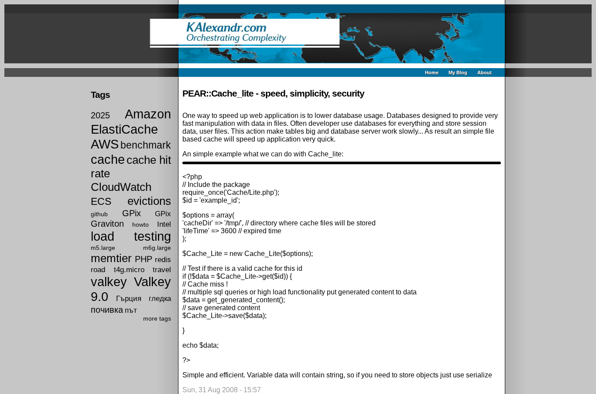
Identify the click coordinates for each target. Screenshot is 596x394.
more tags (157, 318)
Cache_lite (325, 154)
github (99, 214)
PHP (143, 259)
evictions (149, 201)
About (484, 72)
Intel (164, 224)
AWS (105, 144)
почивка (107, 310)
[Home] (298, 38)
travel (162, 269)
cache (108, 159)
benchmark (145, 145)
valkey (109, 282)
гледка (160, 298)
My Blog (458, 72)
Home (431, 72)
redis (163, 259)
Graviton (107, 223)
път (131, 310)
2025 (100, 115)
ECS (101, 201)
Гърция (128, 298)
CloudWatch (121, 187)
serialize (479, 375)
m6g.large (157, 247)
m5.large (103, 247)
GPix (131, 213)
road (98, 269)
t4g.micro (129, 269)
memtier (111, 258)
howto (140, 224)
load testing (131, 236)
